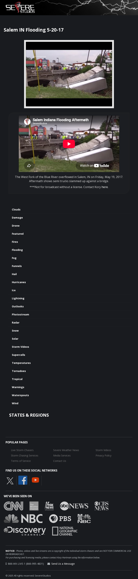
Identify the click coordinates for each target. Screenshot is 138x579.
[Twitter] (10, 480)
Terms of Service (21, 461)
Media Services (62, 455)
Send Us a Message (63, 563)
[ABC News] (74, 505)
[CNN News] (13, 505)
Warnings (18, 387)
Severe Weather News (66, 450)
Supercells (18, 355)
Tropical (17, 379)
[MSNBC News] (84, 518)
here (105, 187)
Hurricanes (19, 282)
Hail (14, 274)
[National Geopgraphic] (64, 530)
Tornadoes (19, 371)
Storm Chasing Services (24, 455)
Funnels (17, 266)
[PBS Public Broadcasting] (60, 518)
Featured (18, 233)
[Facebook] (22, 480)
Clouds (16, 209)
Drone (16, 225)
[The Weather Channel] (33, 505)
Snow (15, 330)
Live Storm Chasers (22, 450)
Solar (15, 338)
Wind (15, 403)
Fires (15, 241)
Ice (14, 290)
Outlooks (18, 306)
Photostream (20, 314)
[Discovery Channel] (25, 530)
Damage (17, 217)
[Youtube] (35, 479)
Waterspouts (20, 395)
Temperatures (21, 363)
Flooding (17, 250)
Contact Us (59, 461)
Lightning (18, 298)
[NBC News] (23, 518)
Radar (15, 322)
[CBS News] (101, 505)
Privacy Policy (103, 455)
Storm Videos (20, 346)
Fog (14, 258)
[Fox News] (49, 505)
